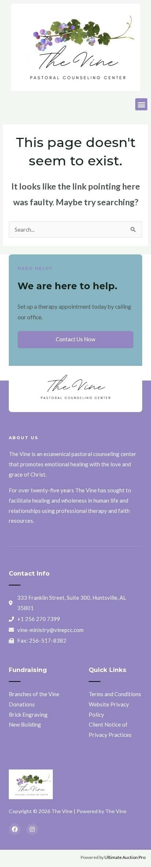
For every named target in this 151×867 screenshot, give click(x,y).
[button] (141, 104)
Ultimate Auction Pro (125, 857)
